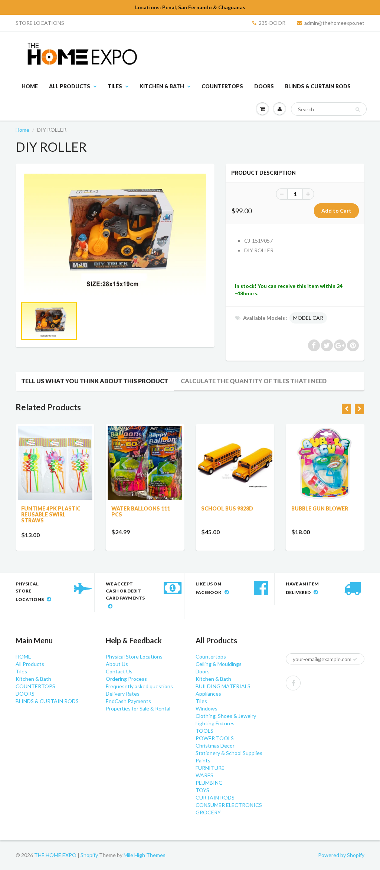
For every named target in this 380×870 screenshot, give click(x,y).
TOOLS (204, 731)
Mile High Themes (145, 855)
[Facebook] (293, 683)
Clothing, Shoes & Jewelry (226, 716)
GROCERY (208, 812)
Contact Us (119, 671)
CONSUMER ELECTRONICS (229, 805)
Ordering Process (126, 679)
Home (22, 130)
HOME (30, 86)
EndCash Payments (128, 701)
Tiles (115, 86)
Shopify (89, 855)
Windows (206, 708)
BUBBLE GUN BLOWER (319, 508)
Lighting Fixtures (215, 723)
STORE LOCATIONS (40, 23)
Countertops (211, 656)
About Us (117, 664)
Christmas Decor (215, 745)
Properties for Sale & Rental (138, 708)
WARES (204, 775)
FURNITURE (210, 768)
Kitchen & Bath (162, 86)
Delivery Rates (123, 693)
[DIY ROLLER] (115, 234)
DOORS (264, 86)
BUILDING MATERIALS (223, 686)
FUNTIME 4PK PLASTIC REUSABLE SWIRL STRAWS (51, 514)
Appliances (208, 693)
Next (237, 328)
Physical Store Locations (134, 656)
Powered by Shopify (341, 855)
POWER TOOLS (215, 738)
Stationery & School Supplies (229, 753)
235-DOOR (272, 23)
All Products (69, 86)
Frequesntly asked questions (139, 686)
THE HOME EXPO (56, 855)
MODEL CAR (308, 318)
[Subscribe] (355, 659)
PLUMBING (209, 782)
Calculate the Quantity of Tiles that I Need (254, 380)
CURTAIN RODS (215, 797)
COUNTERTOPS (222, 86)
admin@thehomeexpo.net (334, 23)
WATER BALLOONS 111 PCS (140, 511)
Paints (203, 760)
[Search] (357, 109)
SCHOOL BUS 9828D (227, 508)
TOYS (202, 790)
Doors (203, 671)
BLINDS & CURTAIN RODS (318, 86)
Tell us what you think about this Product (94, 380)
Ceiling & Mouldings (219, 664)
